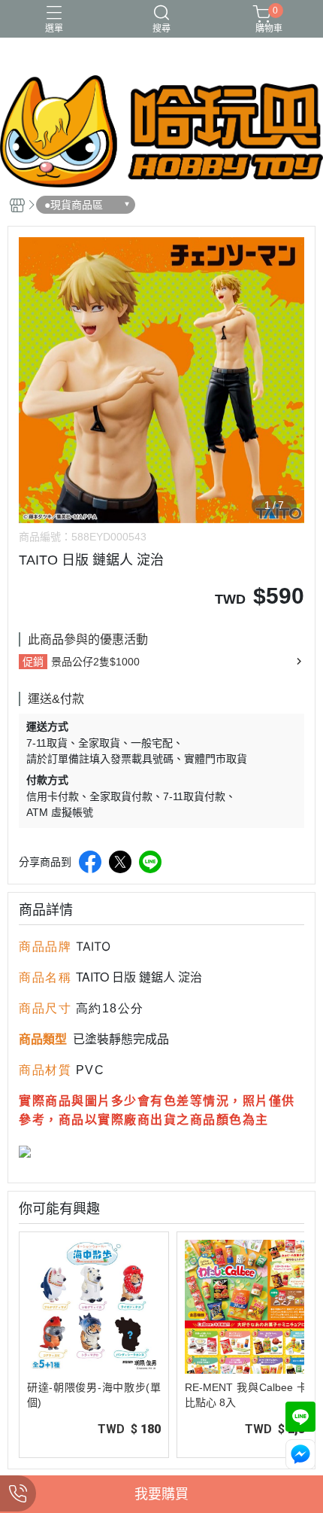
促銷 (33, 662)
